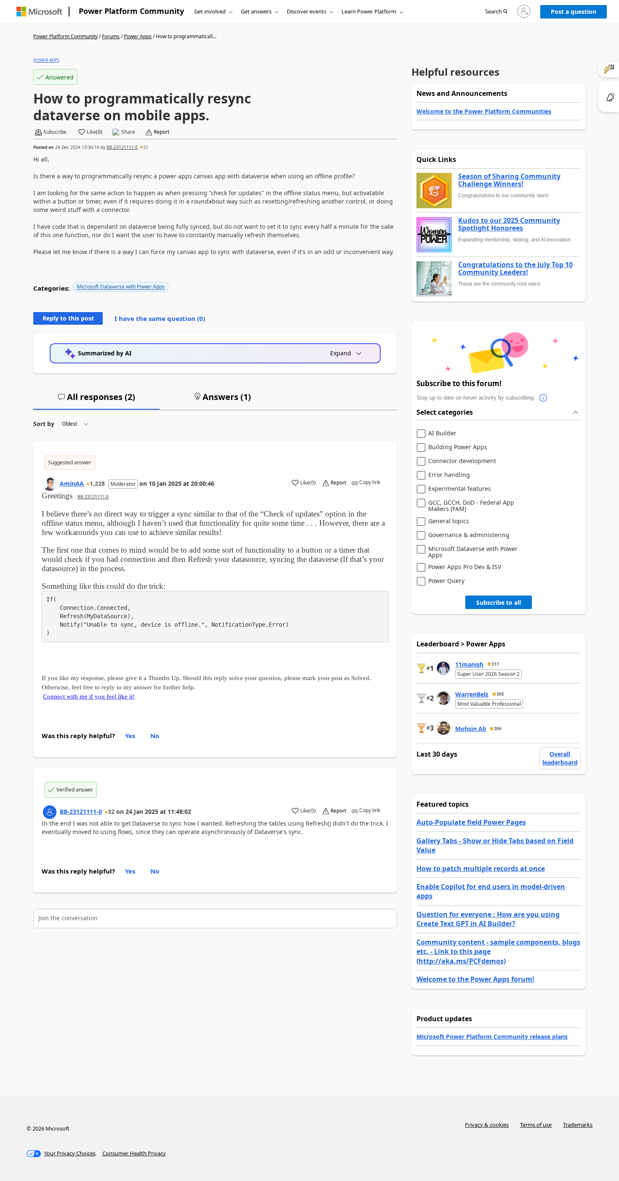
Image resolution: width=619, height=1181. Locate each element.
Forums (111, 36)
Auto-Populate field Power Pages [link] (471, 822)
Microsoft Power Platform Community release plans (492, 1037)
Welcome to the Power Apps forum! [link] (475, 979)
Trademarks (577, 1124)
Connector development (462, 461)
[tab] (96, 400)
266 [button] (498, 728)
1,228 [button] (97, 483)
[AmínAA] (49, 484)
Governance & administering (469, 535)
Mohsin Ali (470, 729)
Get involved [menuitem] (210, 11)
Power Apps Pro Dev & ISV (464, 567)
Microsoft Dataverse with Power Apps (121, 286)
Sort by (43, 424)
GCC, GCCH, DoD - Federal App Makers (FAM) (471, 505)
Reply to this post (68, 318)
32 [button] (145, 147)
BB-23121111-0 (122, 147)
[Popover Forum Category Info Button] (544, 398)
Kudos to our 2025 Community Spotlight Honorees (509, 224)
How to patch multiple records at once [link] (480, 868)
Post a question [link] (573, 12)
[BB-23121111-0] (49, 812)
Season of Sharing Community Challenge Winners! (509, 180)
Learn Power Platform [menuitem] (369, 11)
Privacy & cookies (487, 1124)
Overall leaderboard (560, 758)
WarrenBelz (471, 694)
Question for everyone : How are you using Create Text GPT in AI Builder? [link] (488, 919)
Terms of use (536, 1124)
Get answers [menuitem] (256, 11)
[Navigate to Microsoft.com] (39, 11)
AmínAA (72, 483)
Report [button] (161, 132)
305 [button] (500, 694)
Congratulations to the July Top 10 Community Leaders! (515, 268)
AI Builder (442, 433)
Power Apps (138, 36)
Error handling (449, 475)
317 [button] (495, 664)
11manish (469, 664)
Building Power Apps (457, 447)
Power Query (446, 581)
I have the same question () (160, 318)
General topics (448, 521)
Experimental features (459, 489)
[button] (496, 12)
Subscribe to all (498, 602)
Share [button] (128, 132)
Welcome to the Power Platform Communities (483, 111)
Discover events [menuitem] (306, 11)
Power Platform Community (131, 11)
